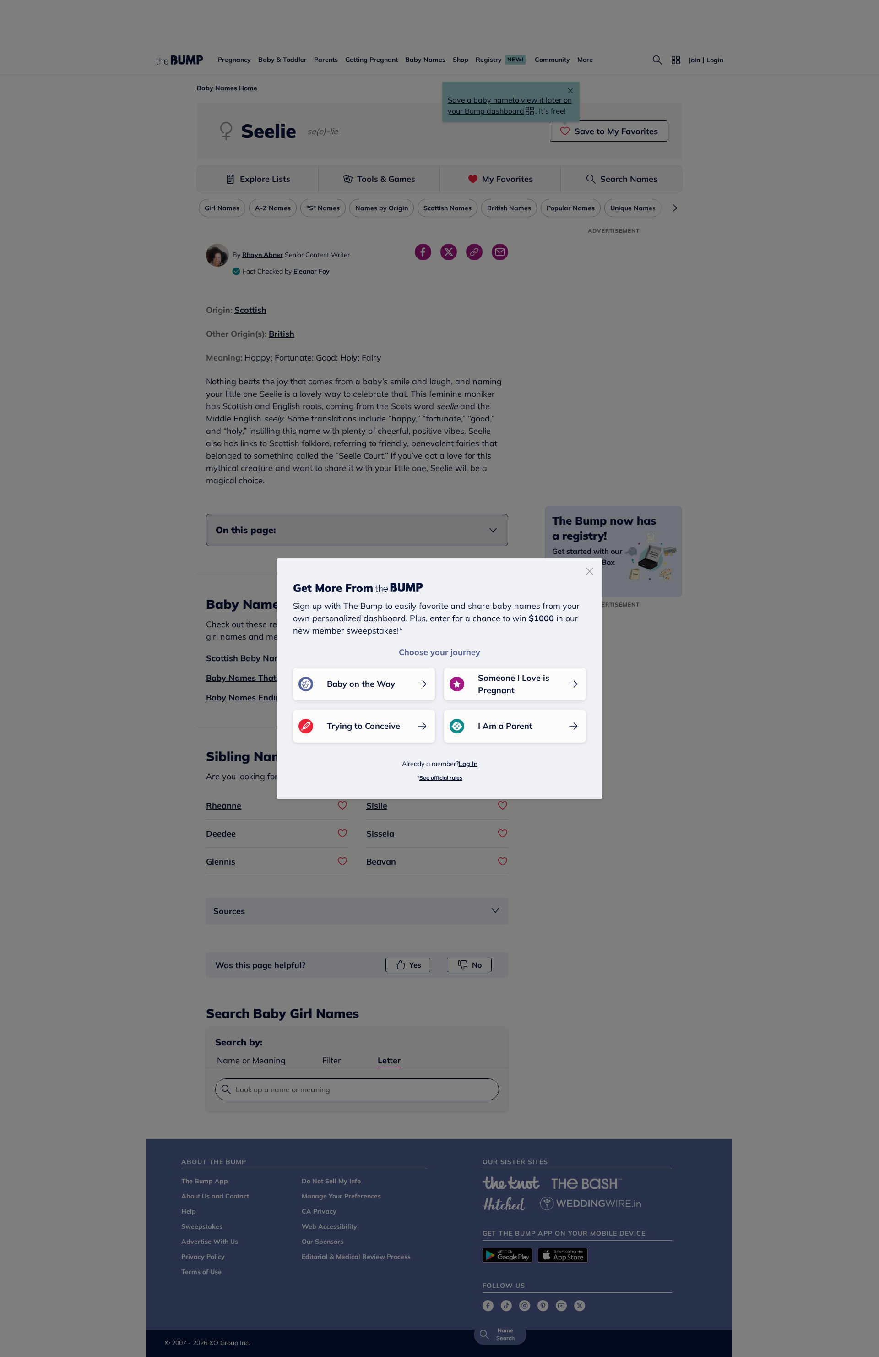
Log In (468, 764)
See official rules (440, 777)
